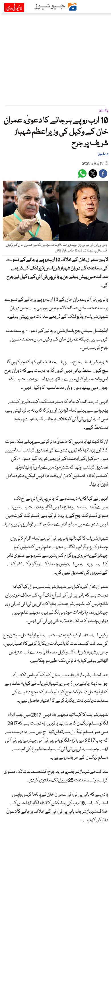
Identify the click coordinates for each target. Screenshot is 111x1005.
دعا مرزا (103, 154)
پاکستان (103, 110)
